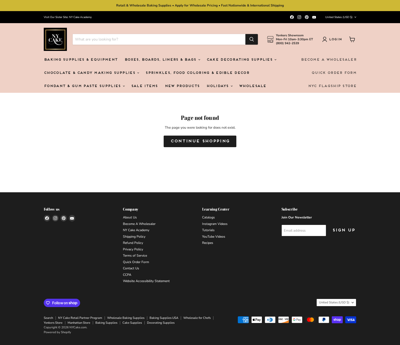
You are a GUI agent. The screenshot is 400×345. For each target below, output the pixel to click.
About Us (130, 217)
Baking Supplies (106, 323)
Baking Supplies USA (164, 318)
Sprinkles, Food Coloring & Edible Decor (197, 73)
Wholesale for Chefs (197, 318)
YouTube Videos (213, 236)
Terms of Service (135, 255)
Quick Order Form (333, 73)
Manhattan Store (79, 323)
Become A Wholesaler (328, 60)
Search (48, 318)
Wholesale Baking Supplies (125, 318)
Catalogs (208, 217)
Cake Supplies (132, 323)
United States (339, 17)
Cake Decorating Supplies (240, 60)
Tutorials (208, 230)
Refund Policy (133, 243)
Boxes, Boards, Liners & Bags (161, 60)
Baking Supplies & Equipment (80, 60)
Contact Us (131, 268)
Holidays (218, 86)
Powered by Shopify (57, 332)
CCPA (127, 275)
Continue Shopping (200, 141)
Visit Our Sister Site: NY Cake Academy (68, 17)
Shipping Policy (134, 236)
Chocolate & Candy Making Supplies (90, 73)
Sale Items (144, 86)
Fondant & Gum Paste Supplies (83, 86)
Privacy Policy (133, 249)
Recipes (207, 243)
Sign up (343, 230)
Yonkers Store (53, 323)
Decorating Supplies (161, 323)
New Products (182, 86)
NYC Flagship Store (332, 86)
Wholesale (252, 86)
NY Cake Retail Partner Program (80, 318)
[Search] (251, 39)
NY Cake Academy (136, 230)
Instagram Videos (215, 224)
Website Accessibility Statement (146, 281)
